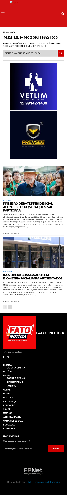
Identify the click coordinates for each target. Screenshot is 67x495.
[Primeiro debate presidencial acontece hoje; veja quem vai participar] (33, 181)
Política (7, 272)
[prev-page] (5, 307)
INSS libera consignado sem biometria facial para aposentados (32, 276)
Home (6, 32)
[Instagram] (8, 356)
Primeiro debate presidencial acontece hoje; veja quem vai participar (28, 207)
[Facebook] (3, 356)
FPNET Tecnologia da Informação (43, 482)
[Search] (61, 53)
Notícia (7, 200)
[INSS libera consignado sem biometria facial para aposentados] (33, 252)
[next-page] (10, 307)
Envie (56, 449)
